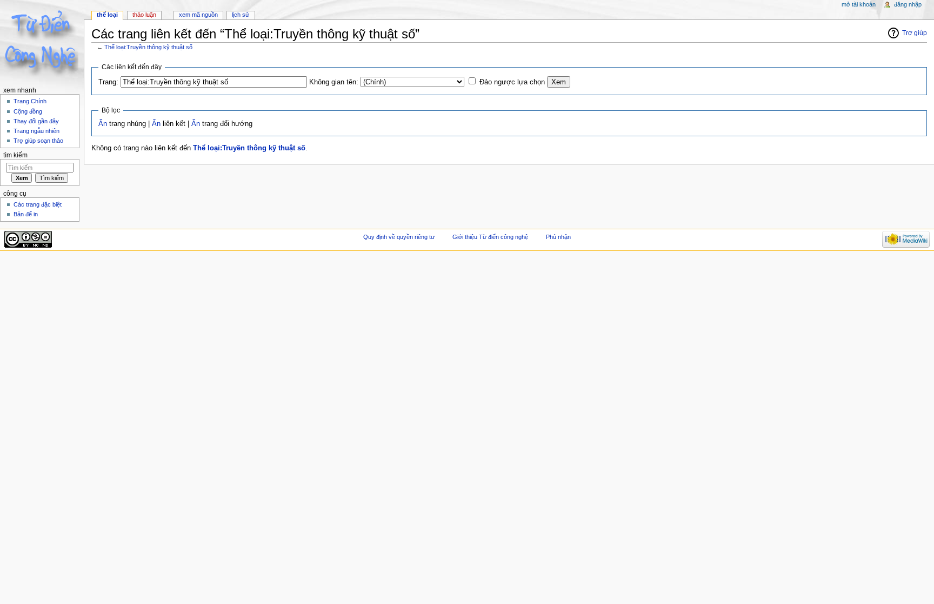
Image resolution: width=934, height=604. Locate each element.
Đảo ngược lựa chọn (512, 82)
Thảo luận (144, 14)
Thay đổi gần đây (36, 121)
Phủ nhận (558, 237)
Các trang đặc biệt (38, 204)
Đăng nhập (908, 4)
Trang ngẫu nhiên (36, 131)
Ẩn (102, 124)
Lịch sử (240, 14)
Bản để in (26, 214)
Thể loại (107, 14)
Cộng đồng (28, 111)
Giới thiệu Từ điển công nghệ (490, 237)
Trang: (108, 82)
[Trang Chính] (42, 42)
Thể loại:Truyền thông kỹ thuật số (148, 47)
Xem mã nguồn (198, 14)
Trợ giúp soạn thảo (38, 140)
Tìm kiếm (15, 155)
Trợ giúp (914, 33)
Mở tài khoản (859, 4)
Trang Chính (30, 101)
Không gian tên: (333, 82)
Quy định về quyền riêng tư (399, 237)
